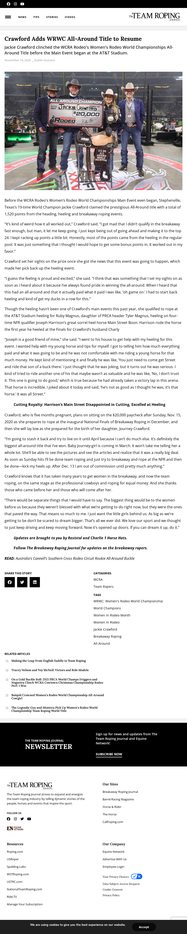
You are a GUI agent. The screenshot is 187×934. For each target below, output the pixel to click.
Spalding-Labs (16, 867)
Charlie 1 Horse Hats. (108, 537)
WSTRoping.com (18, 874)
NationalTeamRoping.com (24, 889)
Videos (70, 17)
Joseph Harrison (50, 322)
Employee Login (113, 867)
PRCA (106, 315)
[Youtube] (22, 4)
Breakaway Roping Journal (120, 792)
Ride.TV (12, 897)
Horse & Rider (112, 807)
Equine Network (114, 852)
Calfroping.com (113, 822)
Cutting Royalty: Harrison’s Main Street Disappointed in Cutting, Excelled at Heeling (89, 404)
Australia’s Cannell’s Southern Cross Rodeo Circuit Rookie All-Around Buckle (75, 558)
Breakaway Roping (130, 421)
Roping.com (15, 852)
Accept (144, 927)
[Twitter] (22, 819)
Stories (52, 17)
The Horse (110, 814)
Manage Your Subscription (25, 904)
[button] (10, 582)
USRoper (13, 859)
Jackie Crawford (75, 207)
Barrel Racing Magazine (118, 799)
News (22, 17)
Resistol (75, 537)
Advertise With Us (115, 859)
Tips (36, 17)
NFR (16, 322)
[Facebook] (8, 4)
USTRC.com (14, 882)
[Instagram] (15, 4)
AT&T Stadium (23, 315)
